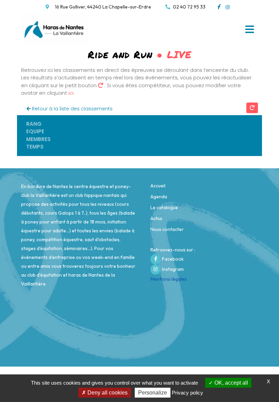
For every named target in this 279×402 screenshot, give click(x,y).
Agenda (158, 197)
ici (70, 92)
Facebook (173, 259)
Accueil (157, 186)
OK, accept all (230, 383)
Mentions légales (168, 279)
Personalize (152, 393)
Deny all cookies (107, 393)
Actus (156, 218)
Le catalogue (164, 207)
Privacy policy (187, 393)
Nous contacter (167, 229)
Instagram (173, 269)
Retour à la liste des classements (72, 108)
